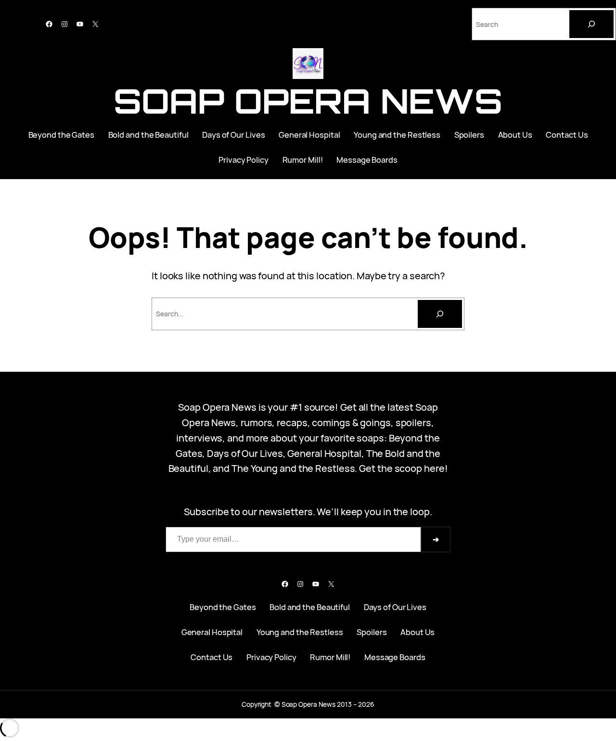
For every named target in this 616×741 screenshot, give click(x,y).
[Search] (591, 24)
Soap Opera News (308, 100)
